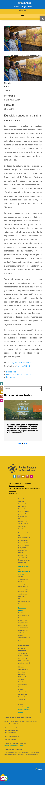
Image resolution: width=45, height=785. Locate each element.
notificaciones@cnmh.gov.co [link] (13, 745)
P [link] (9, 488)
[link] (42, 18)
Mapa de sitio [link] (13, 493)
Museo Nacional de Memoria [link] (18, 374)
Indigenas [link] (10, 377)
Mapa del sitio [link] (27, 7)
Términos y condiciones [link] (16, 486)
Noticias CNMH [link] (23, 366)
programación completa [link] (20, 362)
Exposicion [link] (11, 371)
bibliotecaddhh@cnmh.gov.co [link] (24, 709)
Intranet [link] (16, 7)
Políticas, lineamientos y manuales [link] (20, 483)
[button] (19, 443)
